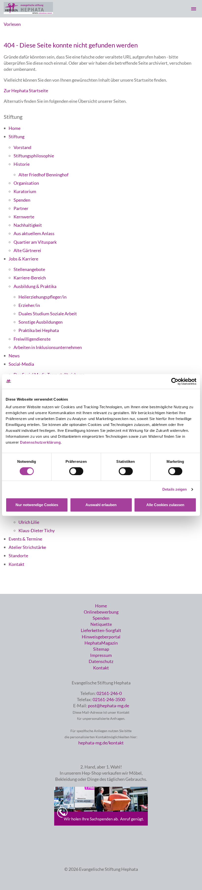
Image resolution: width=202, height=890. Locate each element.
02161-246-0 (109, 693)
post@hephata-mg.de (108, 705)
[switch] (76, 471)
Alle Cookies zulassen (165, 505)
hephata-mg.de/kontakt (101, 742)
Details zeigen (174, 489)
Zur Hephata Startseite (26, 90)
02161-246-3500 (109, 699)
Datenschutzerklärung (40, 442)
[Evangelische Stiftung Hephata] (28, 12)
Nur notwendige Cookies (37, 505)
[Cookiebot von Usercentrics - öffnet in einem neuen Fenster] (174, 381)
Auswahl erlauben (101, 505)
